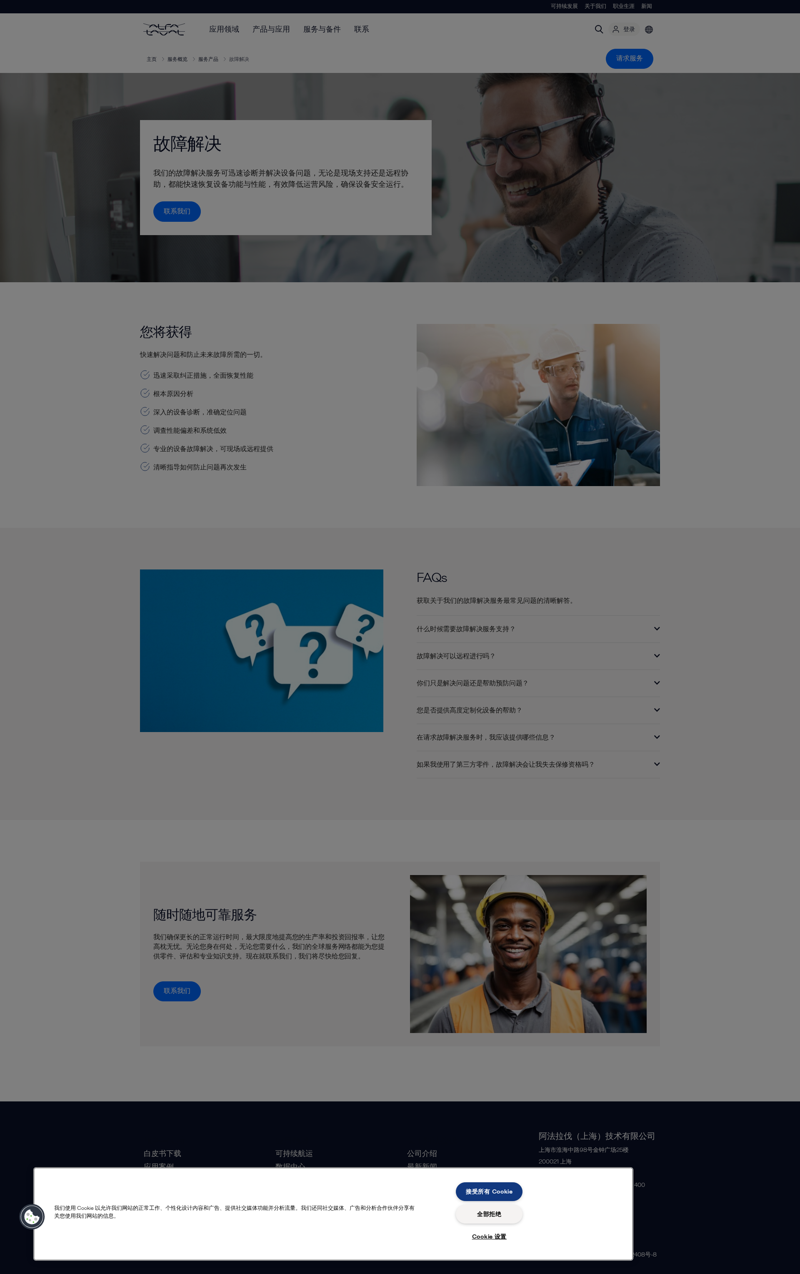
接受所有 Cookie (489, 1191)
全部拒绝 (489, 1214)
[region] (333, 1214)
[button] (32, 1217)
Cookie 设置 (489, 1236)
